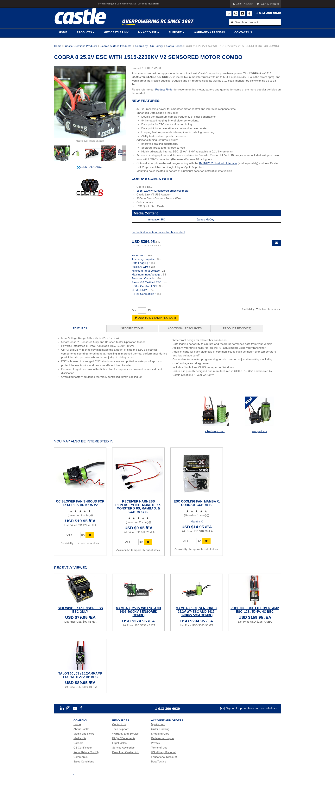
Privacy (155, 742)
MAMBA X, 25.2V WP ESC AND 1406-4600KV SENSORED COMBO (138, 612)
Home (63, 32)
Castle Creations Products (81, 45)
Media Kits (79, 738)
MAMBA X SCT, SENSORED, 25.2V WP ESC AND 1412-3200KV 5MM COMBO (197, 612)
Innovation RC (156, 219)
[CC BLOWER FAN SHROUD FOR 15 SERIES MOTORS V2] (80, 473)
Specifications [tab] (132, 328)
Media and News (83, 733)
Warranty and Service (125, 733)
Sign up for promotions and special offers (250, 708)
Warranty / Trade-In (209, 32)
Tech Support (120, 728)
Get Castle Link (116, 32)
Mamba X (197, 521)
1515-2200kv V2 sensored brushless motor (162, 190)
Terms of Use (159, 747)
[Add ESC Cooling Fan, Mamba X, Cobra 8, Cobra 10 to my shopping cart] (206, 541)
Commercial (80, 756)
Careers (78, 742)
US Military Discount (163, 752)
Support (175, 32)
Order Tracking (160, 728)
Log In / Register (244, 3)
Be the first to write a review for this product (158, 232)
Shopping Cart (160, 733)
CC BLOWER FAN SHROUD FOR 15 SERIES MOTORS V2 (80, 503)
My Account (147, 32)
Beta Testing (158, 761)
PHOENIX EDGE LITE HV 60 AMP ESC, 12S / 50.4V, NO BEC (255, 610)
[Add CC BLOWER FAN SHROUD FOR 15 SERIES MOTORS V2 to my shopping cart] (89, 535)
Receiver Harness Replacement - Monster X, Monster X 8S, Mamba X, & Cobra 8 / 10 (138, 507)
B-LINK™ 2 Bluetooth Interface (218, 163)
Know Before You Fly (86, 752)
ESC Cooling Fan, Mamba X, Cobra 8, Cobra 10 (197, 503)
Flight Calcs (119, 742)
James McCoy (205, 219)
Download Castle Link (125, 752)
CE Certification (82, 747)
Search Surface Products (116, 45)
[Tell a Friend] (276, 243)
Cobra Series (174, 45)
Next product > (259, 431)
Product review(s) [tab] (237, 328)
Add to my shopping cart (157, 317)
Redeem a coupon (162, 738)
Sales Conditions (83, 761)
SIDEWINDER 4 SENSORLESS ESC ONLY (80, 610)
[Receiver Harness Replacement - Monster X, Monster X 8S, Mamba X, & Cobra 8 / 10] (138, 473)
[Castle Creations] (80, 16)
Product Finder (164, 89)
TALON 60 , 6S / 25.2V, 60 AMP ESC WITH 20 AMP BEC (80, 675)
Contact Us (243, 32)
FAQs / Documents (123, 738)
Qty (134, 310)
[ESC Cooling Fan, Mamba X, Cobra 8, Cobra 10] (196, 473)
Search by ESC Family (149, 45)
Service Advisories (123, 747)
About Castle (81, 728)
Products (84, 32)
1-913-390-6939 (268, 13)
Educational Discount (164, 756)
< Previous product (214, 431)
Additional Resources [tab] (185, 328)
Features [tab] (80, 328)
